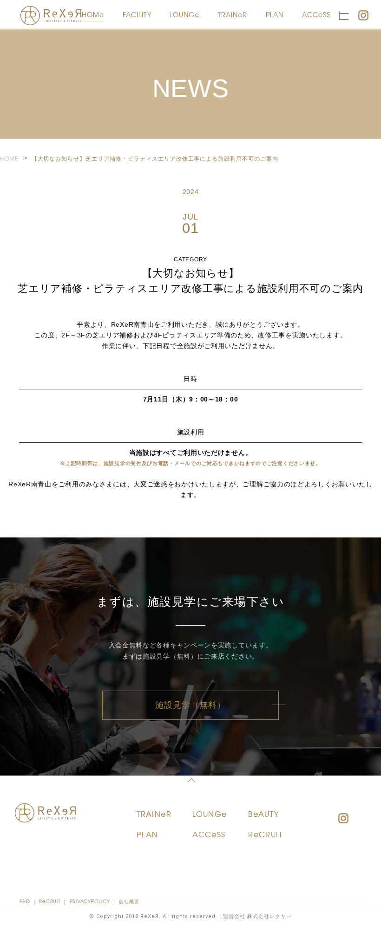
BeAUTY (263, 813)
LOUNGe (184, 14)
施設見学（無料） (190, 705)
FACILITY (137, 14)
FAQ (25, 901)
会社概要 (129, 901)
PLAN (274, 14)
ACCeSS (316, 14)
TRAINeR (232, 14)
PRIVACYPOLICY (90, 901)
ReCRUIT (265, 834)
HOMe (93, 14)
